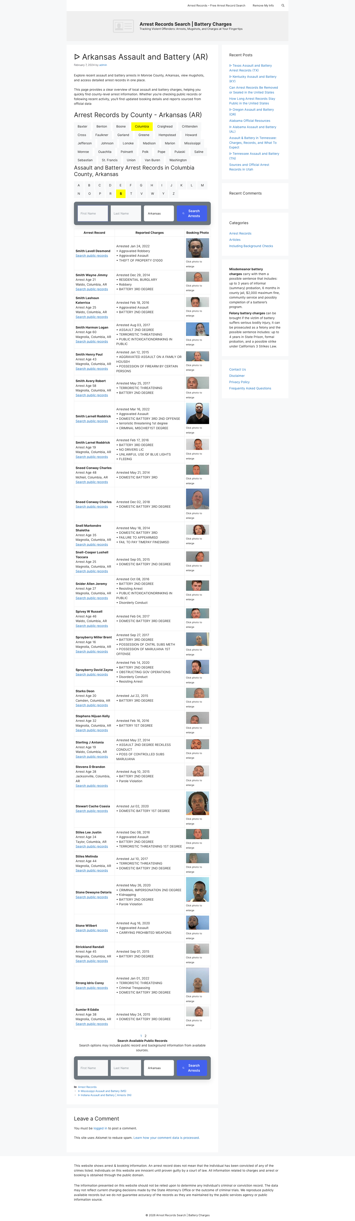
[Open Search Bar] (283, 5)
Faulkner (101, 135)
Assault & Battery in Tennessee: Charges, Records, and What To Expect (253, 142)
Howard (191, 135)
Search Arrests (194, 213)
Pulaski (180, 152)
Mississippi (192, 143)
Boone (121, 126)
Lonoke (128, 143)
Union (131, 160)
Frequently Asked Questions (250, 388)
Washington (178, 160)
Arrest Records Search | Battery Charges (186, 24)
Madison (149, 143)
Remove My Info (263, 5)
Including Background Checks (251, 246)
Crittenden (190, 126)
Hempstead (167, 135)
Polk (145, 152)
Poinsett (127, 152)
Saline (198, 152)
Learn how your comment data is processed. (166, 1138)
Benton (102, 126)
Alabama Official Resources (249, 121)
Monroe (83, 152)
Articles (235, 240)
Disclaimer (237, 376)
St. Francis (110, 160)
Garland (123, 135)
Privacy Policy (239, 382)
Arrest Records (87, 1086)
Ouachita (104, 152)
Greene (143, 135)
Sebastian (85, 160)
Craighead (165, 126)
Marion (170, 143)
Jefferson (85, 143)
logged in (100, 1128)
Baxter (82, 126)
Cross (82, 135)
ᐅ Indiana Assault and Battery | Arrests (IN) (104, 1095)
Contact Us (237, 369)
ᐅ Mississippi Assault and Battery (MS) (102, 1091)
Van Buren (152, 160)
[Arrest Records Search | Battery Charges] (124, 26)
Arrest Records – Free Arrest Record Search (216, 5)
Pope (161, 152)
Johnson (107, 143)
